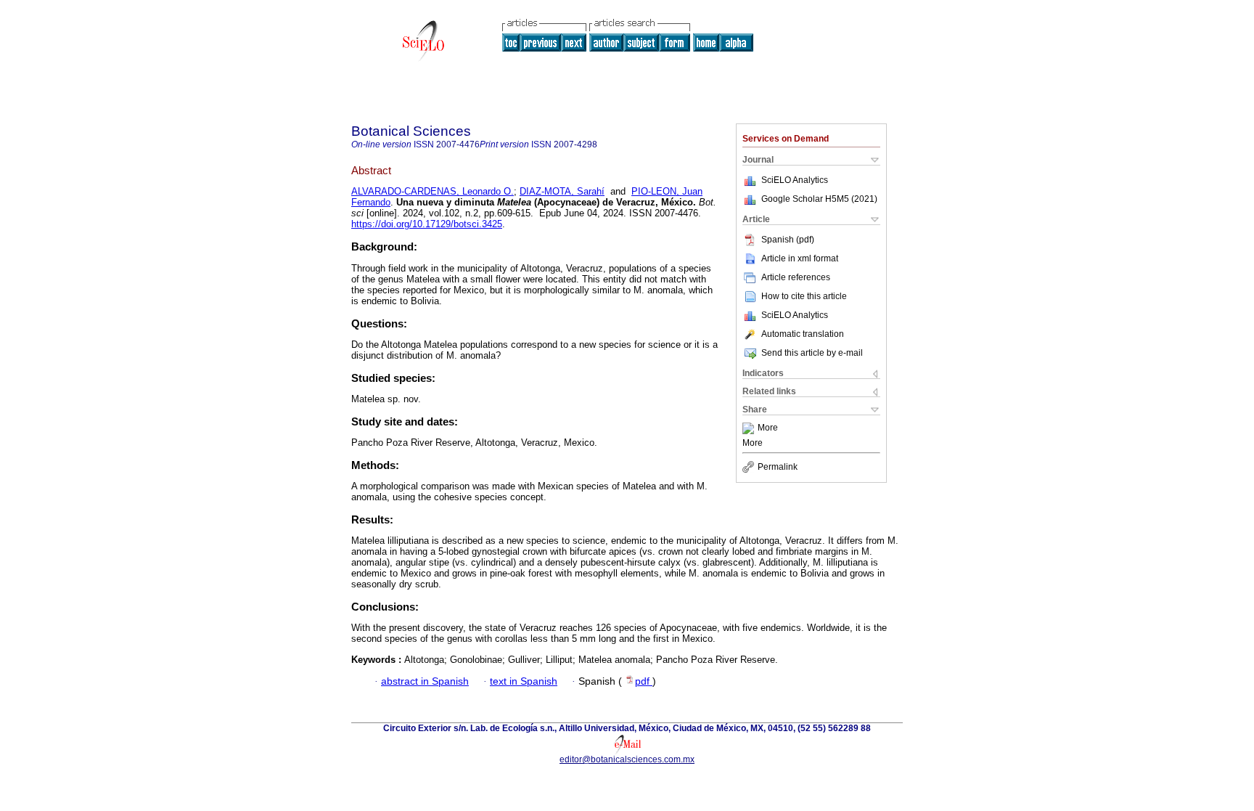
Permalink (778, 467)
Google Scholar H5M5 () (819, 199)
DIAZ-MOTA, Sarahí (562, 191)
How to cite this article (804, 296)
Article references (795, 277)
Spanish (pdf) (787, 240)
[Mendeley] (750, 428)
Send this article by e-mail (812, 353)
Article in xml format (799, 258)
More (768, 428)
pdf (643, 681)
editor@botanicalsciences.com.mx (627, 759)
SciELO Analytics (794, 180)
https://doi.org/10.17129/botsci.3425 (426, 224)
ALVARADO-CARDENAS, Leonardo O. (432, 191)
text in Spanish (523, 681)
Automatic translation (802, 334)
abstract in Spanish (425, 681)
